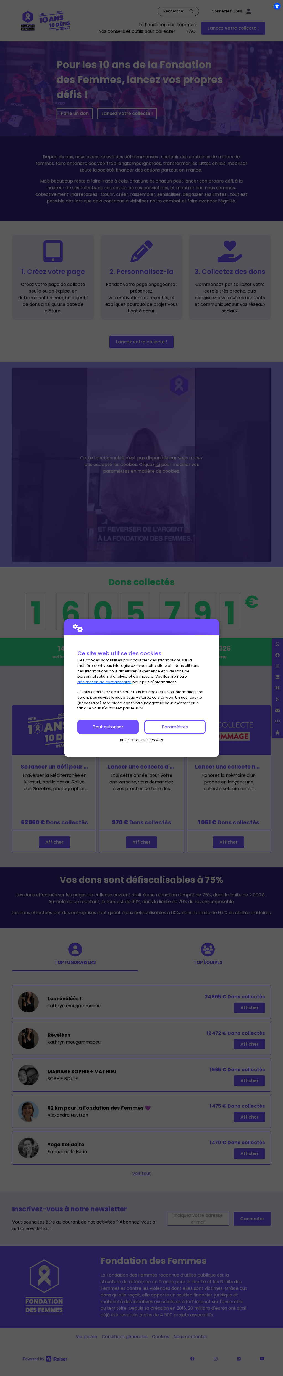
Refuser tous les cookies (141, 740)
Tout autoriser (108, 727)
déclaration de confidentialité (104, 682)
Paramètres (175, 727)
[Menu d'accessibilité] (277, 6)
